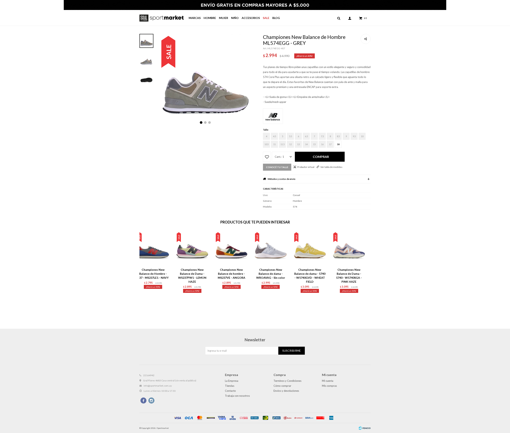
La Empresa (231, 380)
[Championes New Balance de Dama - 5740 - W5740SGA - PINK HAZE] (349, 248)
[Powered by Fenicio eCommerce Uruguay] (365, 428)
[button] (339, 18)
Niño (235, 18)
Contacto (230, 390)
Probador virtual (305, 166)
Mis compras (329, 385)
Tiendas (229, 385)
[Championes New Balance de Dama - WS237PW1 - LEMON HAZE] (192, 248)
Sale (266, 18)
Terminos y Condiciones (287, 380)
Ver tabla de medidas (331, 166)
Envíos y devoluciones (286, 390)
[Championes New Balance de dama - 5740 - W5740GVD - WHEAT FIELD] (310, 248)
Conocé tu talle (277, 167)
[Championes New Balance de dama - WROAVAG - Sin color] (270, 248)
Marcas (195, 18)
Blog (276, 18)
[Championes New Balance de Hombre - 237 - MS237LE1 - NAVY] (153, 248)
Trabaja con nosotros (237, 395)
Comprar (321, 156)
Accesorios (251, 18)
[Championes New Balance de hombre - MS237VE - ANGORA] (231, 248)
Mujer (223, 18)
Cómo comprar (282, 385)
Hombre (210, 18)
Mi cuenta (327, 380)
